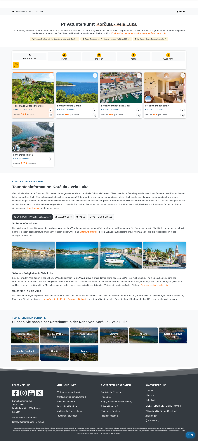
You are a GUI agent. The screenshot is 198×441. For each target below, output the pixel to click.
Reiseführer (106, 397)
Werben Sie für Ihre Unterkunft (162, 411)
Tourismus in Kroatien (67, 416)
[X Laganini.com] (39, 393)
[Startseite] (13, 12)
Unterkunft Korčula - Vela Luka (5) (33, 217)
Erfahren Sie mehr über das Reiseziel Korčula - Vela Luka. (139, 33)
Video (82, 217)
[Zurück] (17, 88)
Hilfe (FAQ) (150, 400)
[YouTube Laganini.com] (31, 393)
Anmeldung (153, 420)
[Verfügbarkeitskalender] (50, 115)
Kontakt (149, 390)
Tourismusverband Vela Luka (154, 285)
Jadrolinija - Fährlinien (67, 406)
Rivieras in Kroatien (110, 411)
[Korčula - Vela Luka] (33, 255)
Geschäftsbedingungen (23, 422)
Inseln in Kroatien (109, 416)
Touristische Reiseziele (112, 392)
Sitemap (40, 422)
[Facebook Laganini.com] (15, 393)
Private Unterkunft (109, 406)
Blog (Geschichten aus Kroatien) (116, 402)
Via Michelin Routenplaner (69, 411)
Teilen (181, 12)
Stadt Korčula (33, 208)
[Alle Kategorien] (16, 65)
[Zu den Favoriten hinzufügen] (51, 75)
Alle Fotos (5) (65, 217)
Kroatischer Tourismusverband (71, 397)
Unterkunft (21, 12)
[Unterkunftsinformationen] (50, 110)
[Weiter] (49, 88)
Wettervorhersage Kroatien (69, 392)
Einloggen (152, 416)
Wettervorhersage (102, 217)
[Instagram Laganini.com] (23, 393)
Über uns (149, 395)
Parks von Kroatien (66, 402)
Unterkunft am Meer (88, 232)
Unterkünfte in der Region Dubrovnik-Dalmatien (65, 299)
